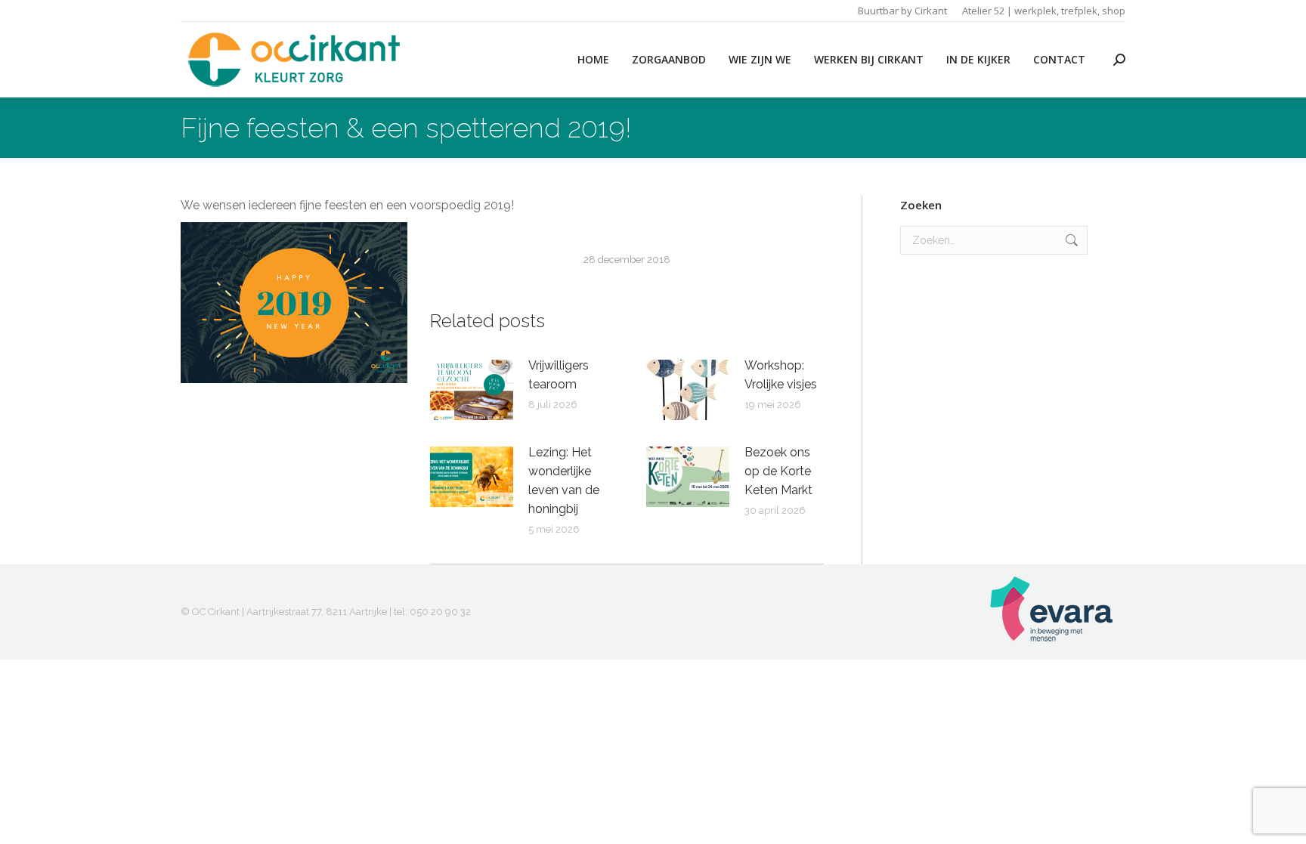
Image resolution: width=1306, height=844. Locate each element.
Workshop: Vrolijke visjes (780, 374)
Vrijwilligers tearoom (558, 374)
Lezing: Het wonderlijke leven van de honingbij (563, 480)
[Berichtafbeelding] (471, 390)
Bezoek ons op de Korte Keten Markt (778, 471)
